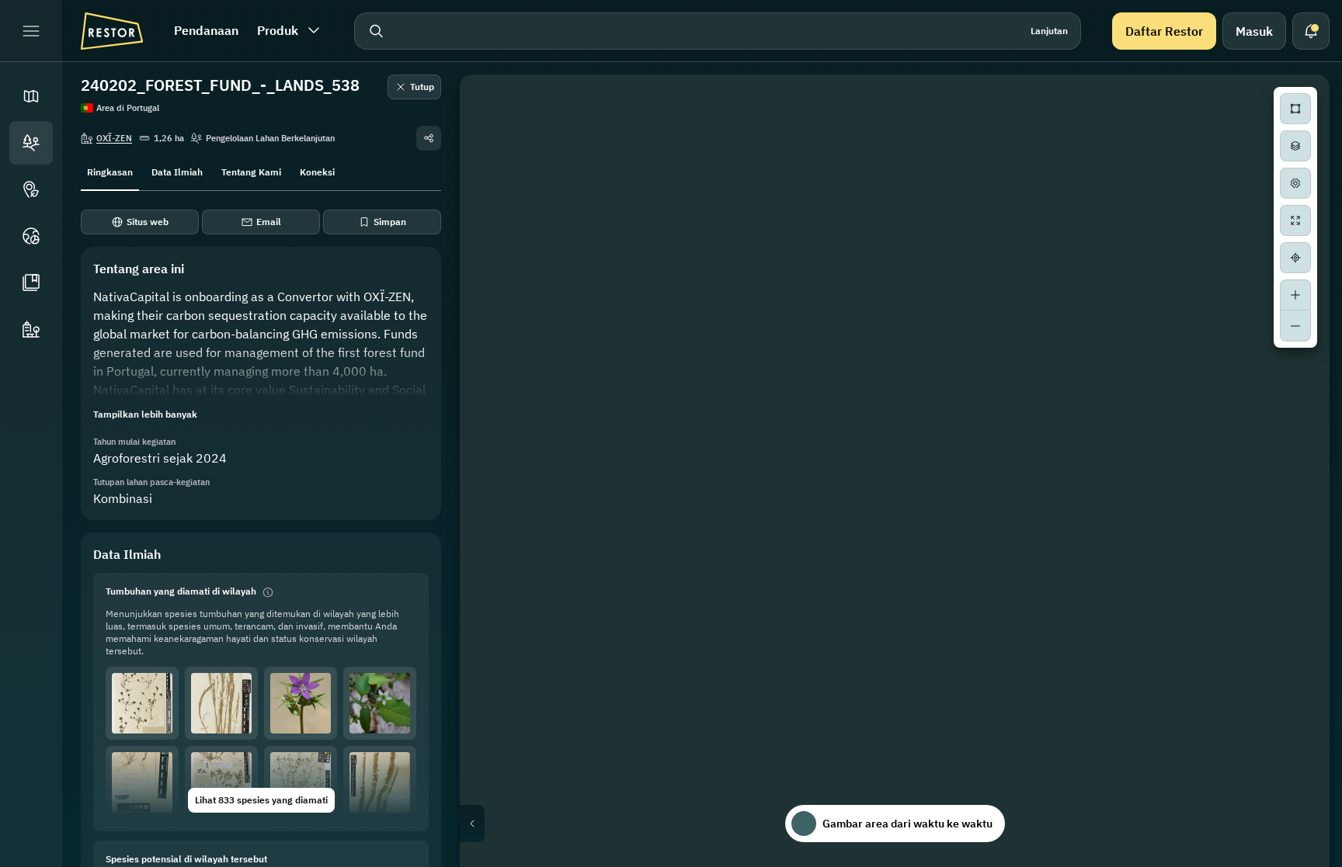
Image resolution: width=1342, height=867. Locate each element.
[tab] (110, 171)
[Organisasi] (31, 329)
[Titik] (31, 189)
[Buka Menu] (31, 31)
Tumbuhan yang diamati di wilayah (181, 591)
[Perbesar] (1295, 294)
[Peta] (31, 96)
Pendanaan (206, 30)
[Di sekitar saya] (1295, 257)
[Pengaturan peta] (1295, 183)
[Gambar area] (1295, 108)
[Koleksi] (31, 282)
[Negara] (31, 236)
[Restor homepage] (112, 31)
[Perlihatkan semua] (1295, 220)
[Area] (31, 143)
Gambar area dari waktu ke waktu (907, 824)
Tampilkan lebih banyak (145, 414)
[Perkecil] (1295, 326)
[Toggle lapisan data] (1295, 145)
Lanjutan (1049, 30)
